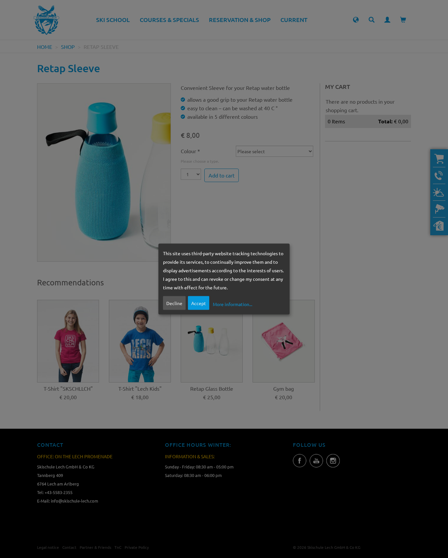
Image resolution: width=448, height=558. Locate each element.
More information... (232, 304)
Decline (174, 303)
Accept (198, 303)
